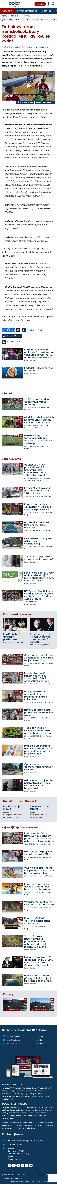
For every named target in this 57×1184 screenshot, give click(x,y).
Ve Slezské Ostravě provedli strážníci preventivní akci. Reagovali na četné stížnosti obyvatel (35, 470)
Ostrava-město (43, 663)
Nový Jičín (36, 702)
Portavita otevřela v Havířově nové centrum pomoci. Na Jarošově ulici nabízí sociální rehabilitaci (39, 837)
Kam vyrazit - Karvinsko (19, 614)
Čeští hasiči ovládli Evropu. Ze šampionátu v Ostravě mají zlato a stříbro (39, 658)
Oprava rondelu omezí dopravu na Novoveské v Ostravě (38, 767)
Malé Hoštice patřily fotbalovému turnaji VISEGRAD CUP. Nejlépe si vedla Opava (38, 439)
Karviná (42, 512)
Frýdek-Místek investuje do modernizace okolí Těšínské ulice (37, 490)
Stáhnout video (44, 102)
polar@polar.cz (15, 1144)
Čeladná (43, 407)
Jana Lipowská (45, 844)
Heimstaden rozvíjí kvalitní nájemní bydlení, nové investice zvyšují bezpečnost (39, 784)
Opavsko (46, 10)
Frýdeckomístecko (27, 10)
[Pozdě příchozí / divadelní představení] (15, 624)
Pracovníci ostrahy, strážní (41, 807)
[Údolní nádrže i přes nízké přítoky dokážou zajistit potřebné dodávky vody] (12, 980)
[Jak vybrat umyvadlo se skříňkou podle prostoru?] (12, 561)
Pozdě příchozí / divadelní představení (12, 637)
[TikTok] (22, 1165)
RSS (40, 1182)
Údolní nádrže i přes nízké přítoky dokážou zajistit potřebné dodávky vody (38, 978)
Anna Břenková (44, 684)
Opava (42, 446)
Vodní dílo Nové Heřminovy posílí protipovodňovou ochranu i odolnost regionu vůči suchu (35, 941)
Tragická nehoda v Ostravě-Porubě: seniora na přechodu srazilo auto (38, 730)
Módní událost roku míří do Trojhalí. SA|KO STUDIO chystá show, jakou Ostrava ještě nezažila (38, 961)
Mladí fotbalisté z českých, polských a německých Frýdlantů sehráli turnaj (39, 420)
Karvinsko (7, 10)
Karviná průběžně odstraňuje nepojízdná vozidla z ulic (37, 921)
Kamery (8, 994)
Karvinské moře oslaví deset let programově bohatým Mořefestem (37, 887)
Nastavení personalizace (20, 1182)
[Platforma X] (18, 1165)
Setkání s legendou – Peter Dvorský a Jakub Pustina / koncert (41, 638)
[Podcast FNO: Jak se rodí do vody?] (12, 372)
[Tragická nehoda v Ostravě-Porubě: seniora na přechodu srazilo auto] (12, 732)
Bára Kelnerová (41, 47)
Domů (4, 16)
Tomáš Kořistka (36, 481)
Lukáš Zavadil (29, 738)
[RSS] (26, 1165)
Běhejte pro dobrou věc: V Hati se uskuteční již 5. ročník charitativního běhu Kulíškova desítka (39, 576)
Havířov (26, 16)
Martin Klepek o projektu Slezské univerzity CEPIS (38, 853)
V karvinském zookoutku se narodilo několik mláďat (39, 903)
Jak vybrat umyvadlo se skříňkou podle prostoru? (38, 558)
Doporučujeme (11, 459)
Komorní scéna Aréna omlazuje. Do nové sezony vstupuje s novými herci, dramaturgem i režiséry (39, 353)
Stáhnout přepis (26, 102)
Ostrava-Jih (44, 547)
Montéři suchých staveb (12, 807)
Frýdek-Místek (38, 496)
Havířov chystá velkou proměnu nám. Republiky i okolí (39, 712)
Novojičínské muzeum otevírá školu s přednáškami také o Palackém (36, 695)
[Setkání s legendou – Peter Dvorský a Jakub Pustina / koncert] (42, 624)
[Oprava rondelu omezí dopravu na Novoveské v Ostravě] (12, 768)
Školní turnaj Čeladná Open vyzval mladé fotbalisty (36, 402)
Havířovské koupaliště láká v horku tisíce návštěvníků (36, 525)
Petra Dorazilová (47, 702)
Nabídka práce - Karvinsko (20, 801)
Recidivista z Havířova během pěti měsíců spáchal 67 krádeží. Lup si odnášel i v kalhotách (38, 677)
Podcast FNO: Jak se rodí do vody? (38, 369)
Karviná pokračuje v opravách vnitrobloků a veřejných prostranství (37, 507)
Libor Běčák (36, 428)
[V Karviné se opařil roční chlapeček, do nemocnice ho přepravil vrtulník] (12, 872)
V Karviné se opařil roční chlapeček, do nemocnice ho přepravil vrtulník (39, 870)
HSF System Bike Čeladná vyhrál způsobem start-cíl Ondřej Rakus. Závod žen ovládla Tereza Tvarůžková (39, 596)
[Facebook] (10, 1165)
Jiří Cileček (49, 876)
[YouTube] (31, 1165)
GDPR (32, 1182)
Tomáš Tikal (48, 496)
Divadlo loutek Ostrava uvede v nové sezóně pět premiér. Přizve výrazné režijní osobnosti (38, 749)
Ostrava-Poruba (45, 736)
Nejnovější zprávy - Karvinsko (21, 827)
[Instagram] (14, 1165)
